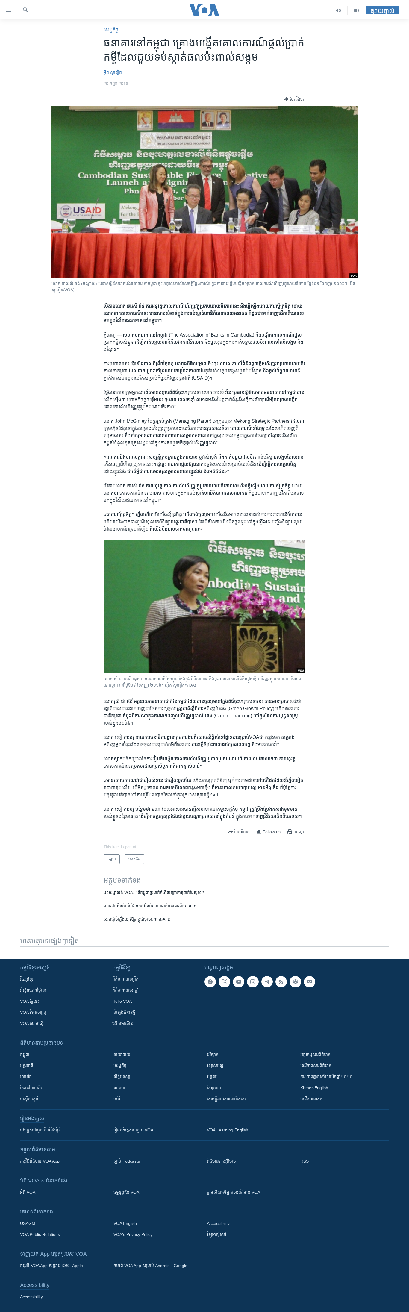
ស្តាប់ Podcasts (126, 1161)
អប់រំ (116, 1098)
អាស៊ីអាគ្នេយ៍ (30, 1098)
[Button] (294, 99)
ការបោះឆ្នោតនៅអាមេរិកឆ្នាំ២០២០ (326, 1076)
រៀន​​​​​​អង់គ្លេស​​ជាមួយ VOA (133, 1130)
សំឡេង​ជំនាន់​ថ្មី (124, 1012)
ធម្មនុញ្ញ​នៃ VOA (126, 1192)
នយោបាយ (121, 1054)
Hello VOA (122, 1001)
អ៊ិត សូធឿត (113, 72)
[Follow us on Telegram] (267, 981)
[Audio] (338, 10)
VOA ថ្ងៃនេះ (29, 1001)
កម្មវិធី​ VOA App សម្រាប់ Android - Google (150, 1265)
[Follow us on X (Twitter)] (224, 981)
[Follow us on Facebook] (210, 981)
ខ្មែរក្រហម (214, 1087)
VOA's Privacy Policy (132, 1234)
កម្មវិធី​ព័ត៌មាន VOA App (40, 1161)
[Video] (357, 10)
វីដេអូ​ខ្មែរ (26, 979)
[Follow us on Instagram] (252, 981)
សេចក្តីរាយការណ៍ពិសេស (226, 1098)
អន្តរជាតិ (26, 1065)
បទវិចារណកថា (312, 1098)
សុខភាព (120, 1087)
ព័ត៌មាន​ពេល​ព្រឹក (125, 979)
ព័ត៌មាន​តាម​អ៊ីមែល (221, 1161)
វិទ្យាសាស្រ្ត (215, 1065)
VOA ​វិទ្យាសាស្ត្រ (33, 1012)
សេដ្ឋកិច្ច (111, 29)
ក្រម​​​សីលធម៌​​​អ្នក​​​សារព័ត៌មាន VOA (233, 1192)
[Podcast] (295, 981)
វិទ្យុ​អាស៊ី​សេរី (216, 1234)
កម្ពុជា (24, 1054)
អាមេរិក (26, 1076)
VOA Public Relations (40, 1234)
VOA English (125, 1223)
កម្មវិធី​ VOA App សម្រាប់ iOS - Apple (51, 1265)
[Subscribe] (309, 981)
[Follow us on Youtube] (238, 981)
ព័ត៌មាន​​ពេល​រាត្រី (125, 990)
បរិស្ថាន (213, 1054)
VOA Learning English (227, 1130)
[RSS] (281, 981)
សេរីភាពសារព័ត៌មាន (315, 1065)
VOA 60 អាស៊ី (31, 1023)
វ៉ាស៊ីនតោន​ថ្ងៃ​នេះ (33, 990)
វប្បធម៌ (212, 1076)
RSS (304, 1161)
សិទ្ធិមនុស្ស (121, 1076)
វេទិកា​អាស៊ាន (122, 1023)
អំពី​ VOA (27, 1192)
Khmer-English (314, 1087)
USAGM (27, 1223)
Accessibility (218, 1223)
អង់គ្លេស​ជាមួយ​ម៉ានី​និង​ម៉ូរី (40, 1130)
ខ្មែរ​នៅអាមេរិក (31, 1087)
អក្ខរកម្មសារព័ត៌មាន (315, 1054)
